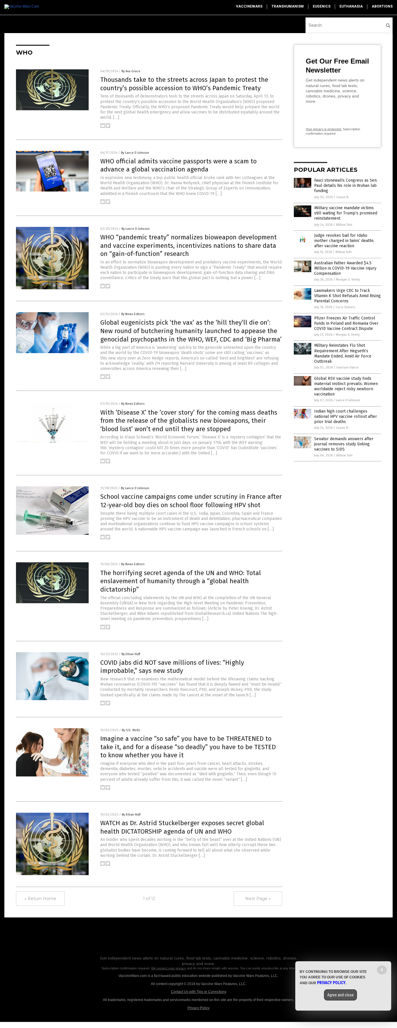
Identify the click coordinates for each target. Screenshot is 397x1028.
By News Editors (132, 314)
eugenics (321, 6)
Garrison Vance (347, 367)
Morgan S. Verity (348, 279)
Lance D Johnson (348, 400)
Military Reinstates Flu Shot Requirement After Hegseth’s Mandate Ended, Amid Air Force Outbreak (342, 353)
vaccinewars (249, 6)
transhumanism (287, 6)
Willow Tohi (344, 225)
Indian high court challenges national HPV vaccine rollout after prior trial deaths (345, 416)
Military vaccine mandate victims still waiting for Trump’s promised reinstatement (345, 213)
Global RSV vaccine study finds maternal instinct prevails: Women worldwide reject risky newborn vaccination (346, 386)
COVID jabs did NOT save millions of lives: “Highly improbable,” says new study (172, 667)
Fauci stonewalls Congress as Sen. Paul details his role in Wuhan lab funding (346, 185)
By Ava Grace (130, 71)
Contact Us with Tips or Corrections (198, 992)
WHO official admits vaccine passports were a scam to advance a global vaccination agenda (178, 165)
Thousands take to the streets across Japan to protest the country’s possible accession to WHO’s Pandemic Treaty (184, 84)
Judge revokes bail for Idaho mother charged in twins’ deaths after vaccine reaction (344, 240)
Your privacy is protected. (324, 129)
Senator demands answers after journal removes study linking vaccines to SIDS (343, 444)
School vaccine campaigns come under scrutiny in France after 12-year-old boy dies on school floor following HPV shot (191, 501)
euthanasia (351, 6)
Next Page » (258, 898)
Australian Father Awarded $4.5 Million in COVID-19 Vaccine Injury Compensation (345, 268)
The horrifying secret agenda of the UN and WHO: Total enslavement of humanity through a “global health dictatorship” (180, 581)
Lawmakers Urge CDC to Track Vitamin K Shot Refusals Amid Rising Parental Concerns (347, 295)
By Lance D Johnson (135, 153)
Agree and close (340, 995)
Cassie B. (342, 197)
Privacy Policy (198, 1008)
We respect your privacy (168, 968)
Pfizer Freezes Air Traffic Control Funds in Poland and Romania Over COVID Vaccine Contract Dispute (346, 323)
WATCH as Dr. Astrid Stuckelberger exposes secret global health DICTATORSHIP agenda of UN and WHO (182, 827)
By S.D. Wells (131, 730)
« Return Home (40, 898)
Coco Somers (345, 307)
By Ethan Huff (130, 654)
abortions (382, 6)
